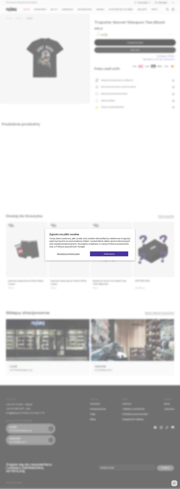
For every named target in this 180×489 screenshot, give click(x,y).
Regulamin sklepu (133, 419)
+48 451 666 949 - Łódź (18, 408)
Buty (167, 404)
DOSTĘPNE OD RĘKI (121, 9)
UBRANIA (67, 9)
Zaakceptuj (109, 253)
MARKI (100, 9)
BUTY (54, 9)
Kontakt (95, 404)
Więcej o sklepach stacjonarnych (159, 313)
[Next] (170, 257)
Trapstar (29, 18)
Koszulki (19, 18)
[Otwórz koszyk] (173, 9)
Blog (93, 419)
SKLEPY (142, 9)
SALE (26, 9)
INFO (154, 9)
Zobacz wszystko (166, 216)
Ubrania (9, 18)
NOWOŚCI (40, 9)
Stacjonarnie (98, 409)
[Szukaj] (167, 9)
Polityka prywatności (135, 414)
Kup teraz (135, 50)
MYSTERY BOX (142, 281)
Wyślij (166, 468)
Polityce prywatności (118, 244)
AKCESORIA (84, 9)
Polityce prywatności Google (70, 246)
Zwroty (126, 404)
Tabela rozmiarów (133, 409)
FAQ (92, 414)
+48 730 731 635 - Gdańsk (19, 404)
